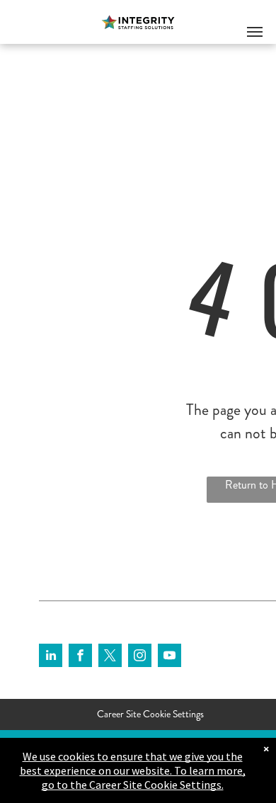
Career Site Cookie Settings (150, 714)
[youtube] (169, 657)
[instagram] (139, 657)
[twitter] (110, 657)
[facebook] (80, 657)
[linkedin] (50, 657)
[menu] (255, 32)
